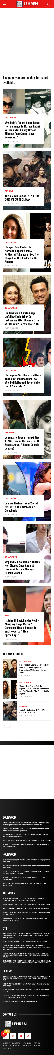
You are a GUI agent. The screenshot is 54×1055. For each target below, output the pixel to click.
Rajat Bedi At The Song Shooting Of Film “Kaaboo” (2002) (27, 840)
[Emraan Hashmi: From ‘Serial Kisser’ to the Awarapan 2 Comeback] (27, 491)
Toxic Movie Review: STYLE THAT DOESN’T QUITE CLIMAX (23, 197)
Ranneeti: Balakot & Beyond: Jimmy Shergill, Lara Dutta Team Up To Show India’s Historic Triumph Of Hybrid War (26, 978)
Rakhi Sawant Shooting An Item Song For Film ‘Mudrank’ (27, 904)
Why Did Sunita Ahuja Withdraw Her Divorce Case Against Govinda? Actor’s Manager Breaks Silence (22, 567)
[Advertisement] (27, 37)
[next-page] (9, 726)
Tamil (8, 615)
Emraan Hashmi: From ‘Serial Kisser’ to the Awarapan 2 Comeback (21, 507)
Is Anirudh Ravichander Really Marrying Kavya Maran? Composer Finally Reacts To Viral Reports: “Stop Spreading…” (22, 627)
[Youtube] (21, 1036)
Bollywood (11, 118)
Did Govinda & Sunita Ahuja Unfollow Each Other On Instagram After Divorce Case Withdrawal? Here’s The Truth (22, 318)
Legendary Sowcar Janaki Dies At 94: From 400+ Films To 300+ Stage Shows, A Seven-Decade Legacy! (23, 442)
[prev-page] (4, 726)
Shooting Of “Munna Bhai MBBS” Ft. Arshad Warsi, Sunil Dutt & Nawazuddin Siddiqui (26, 997)
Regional (9, 432)
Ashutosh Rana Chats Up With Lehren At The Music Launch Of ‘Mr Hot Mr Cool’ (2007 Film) (24, 899)
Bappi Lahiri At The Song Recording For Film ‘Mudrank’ (26, 909)
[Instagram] (13, 1036)
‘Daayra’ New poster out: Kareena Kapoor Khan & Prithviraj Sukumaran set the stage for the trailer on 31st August (22, 254)
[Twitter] (28, 1036)
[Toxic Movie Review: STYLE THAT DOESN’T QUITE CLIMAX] (27, 180)
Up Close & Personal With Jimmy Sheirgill (20, 1002)
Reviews (9, 191)
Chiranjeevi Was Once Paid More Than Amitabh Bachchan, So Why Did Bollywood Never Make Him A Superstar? (23, 380)
